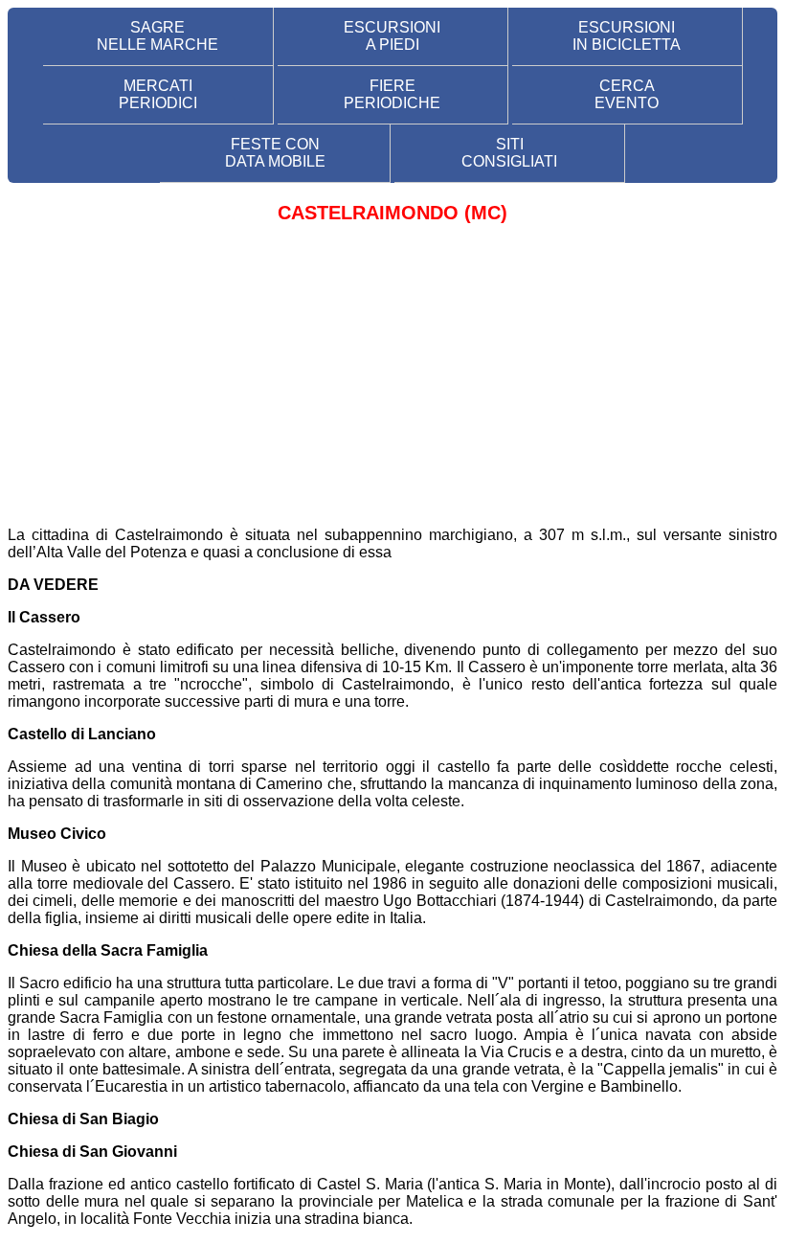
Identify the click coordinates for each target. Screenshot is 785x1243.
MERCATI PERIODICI (158, 94)
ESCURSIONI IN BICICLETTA (626, 36)
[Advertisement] (392, 377)
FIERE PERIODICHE (392, 94)
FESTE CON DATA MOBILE (275, 153)
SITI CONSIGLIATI (509, 153)
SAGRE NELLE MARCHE (157, 36)
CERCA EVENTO (626, 94)
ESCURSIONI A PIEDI (392, 36)
